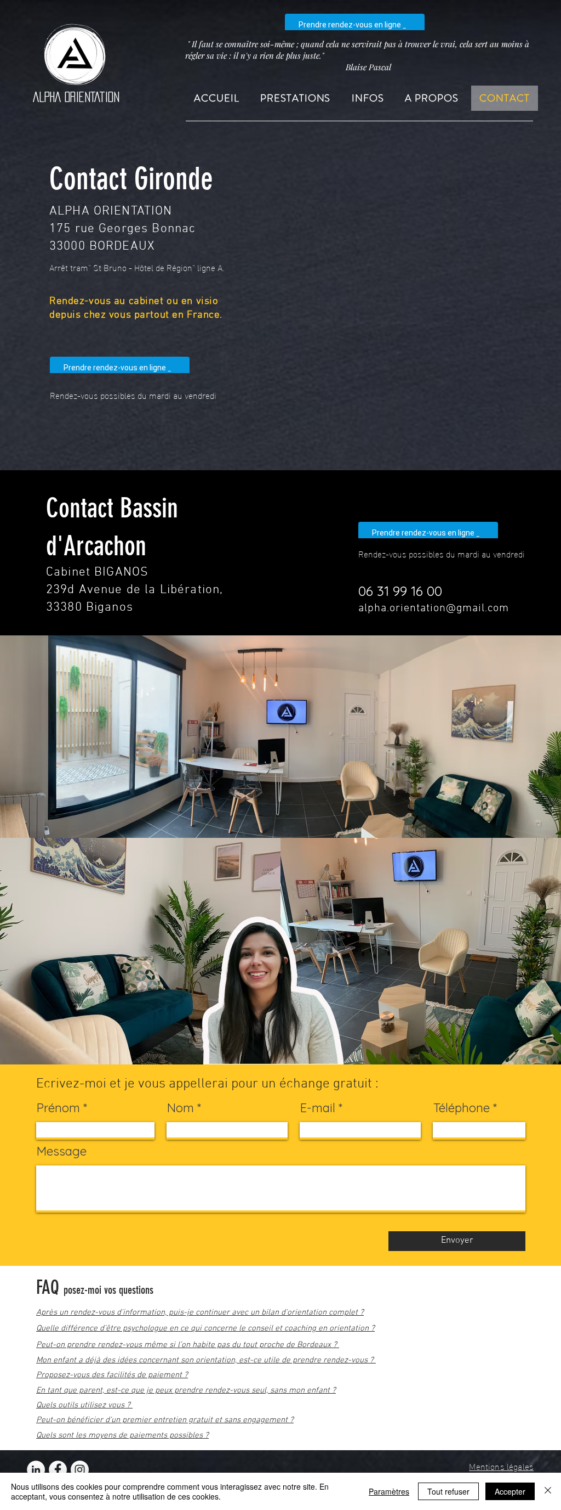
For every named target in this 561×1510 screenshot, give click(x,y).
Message (62, 1151)
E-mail (317, 1108)
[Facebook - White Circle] (58, 1470)
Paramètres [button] (389, 1491)
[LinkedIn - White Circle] (36, 1470)
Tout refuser (448, 1491)
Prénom (58, 1108)
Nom (180, 1108)
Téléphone (461, 1108)
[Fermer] (547, 1491)
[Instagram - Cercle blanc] (80, 1470)
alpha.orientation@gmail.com (433, 608)
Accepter (510, 1491)
